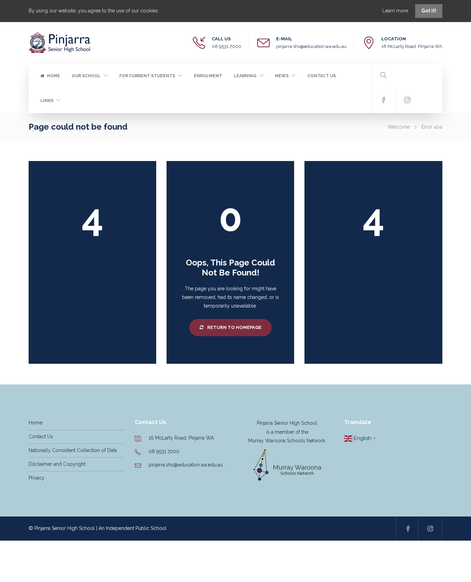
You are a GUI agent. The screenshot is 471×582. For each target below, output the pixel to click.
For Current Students (147, 75)
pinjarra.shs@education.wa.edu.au (311, 46)
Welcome (399, 127)
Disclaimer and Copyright (57, 464)
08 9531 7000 (226, 46)
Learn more (396, 10)
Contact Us (321, 75)
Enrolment (208, 75)
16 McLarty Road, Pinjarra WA (411, 46)
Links (46, 100)
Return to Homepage (233, 327)
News (282, 75)
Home (53, 75)
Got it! (428, 10)
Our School (86, 75)
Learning (245, 75)
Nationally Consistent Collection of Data (73, 450)
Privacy (36, 478)
